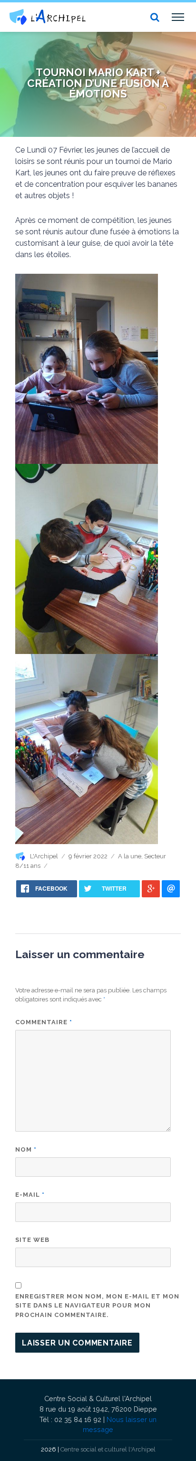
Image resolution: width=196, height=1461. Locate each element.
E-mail (30, 1194)
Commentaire (43, 1022)
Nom (26, 1149)
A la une (129, 856)
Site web (32, 1239)
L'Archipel (44, 856)
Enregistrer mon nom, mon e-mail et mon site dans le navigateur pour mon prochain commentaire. (97, 1305)
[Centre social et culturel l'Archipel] (48, 16)
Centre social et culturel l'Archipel (108, 1449)
